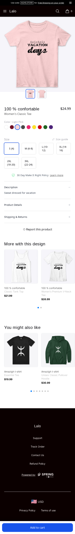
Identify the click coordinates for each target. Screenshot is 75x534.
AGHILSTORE (27, 2)
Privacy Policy (27, 510)
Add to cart (37, 527)
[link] (21, 266)
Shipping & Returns (15, 217)
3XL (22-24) (28, 162)
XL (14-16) (63, 148)
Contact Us (37, 455)
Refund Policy (37, 463)
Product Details (13, 204)
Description (11, 187)
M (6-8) (29, 148)
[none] (60, 139)
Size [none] (6, 139)
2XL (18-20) (11, 162)
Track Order (37, 446)
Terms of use (48, 510)
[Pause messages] (70, 3)
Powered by (28, 474)
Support (37, 438)
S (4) (11, 148)
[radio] (11, 148)
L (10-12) (45, 148)
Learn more (56, 175)
